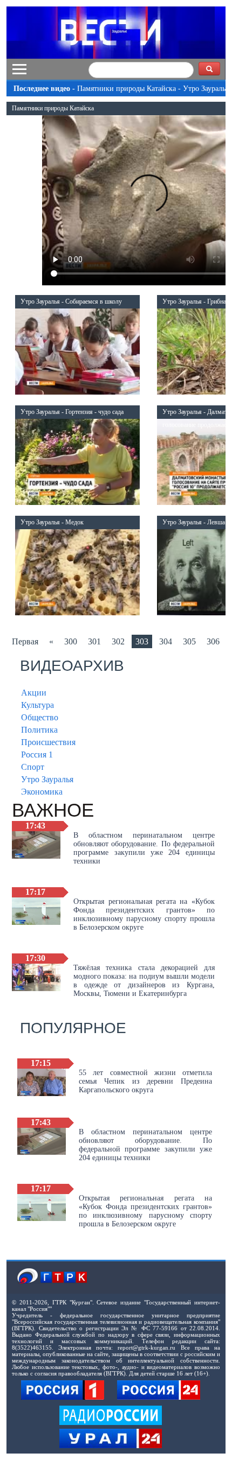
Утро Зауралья (47, 779)
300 (70, 641)
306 (213, 641)
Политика (39, 729)
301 (94, 641)
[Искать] (209, 68)
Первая (25, 641)
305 (189, 641)
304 (165, 641)
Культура (37, 705)
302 (118, 641)
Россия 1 (37, 754)
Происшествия (48, 742)
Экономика (42, 791)
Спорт (32, 766)
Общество (39, 717)
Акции (33, 692)
